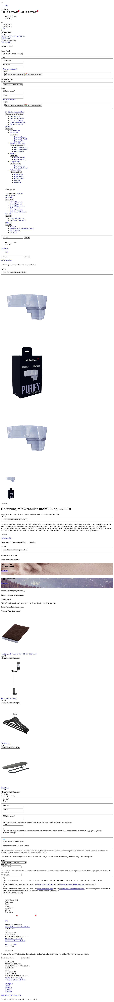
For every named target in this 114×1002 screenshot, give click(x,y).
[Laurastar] (57, 12)
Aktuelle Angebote (16, 124)
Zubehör (17, 180)
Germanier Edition (16, 120)
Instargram (9, 984)
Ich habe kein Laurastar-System (14, 841)
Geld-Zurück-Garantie (17, 122)
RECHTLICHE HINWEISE (11, 995)
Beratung (13, 226)
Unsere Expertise (16, 204)
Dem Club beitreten (17, 218)
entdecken (4, 571)
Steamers (13, 153)
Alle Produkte (15, 130)
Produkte (8, 126)
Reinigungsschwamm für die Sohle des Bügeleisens (19, 654)
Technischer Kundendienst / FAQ (21, 228)
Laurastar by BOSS (17, 118)
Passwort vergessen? (10, 69)
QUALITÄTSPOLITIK (14, 939)
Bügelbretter (18, 174)
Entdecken (19, 193)
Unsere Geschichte (16, 210)
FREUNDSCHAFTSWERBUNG (17, 927)
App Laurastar (15, 230)
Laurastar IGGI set (20, 168)
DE (6, 6)
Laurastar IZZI (19, 157)
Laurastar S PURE (20, 139)
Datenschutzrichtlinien (45, 884)
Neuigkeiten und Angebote (14, 112)
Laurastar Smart (19, 137)
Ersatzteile (17, 182)
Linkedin (8, 992)
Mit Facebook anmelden (15, 75)
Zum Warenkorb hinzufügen (10, 658)
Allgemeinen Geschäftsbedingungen (71, 884)
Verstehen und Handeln (18, 212)
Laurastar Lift (19, 151)
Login (3, 28)
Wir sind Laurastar (16, 202)
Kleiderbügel (5, 743)
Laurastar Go (18, 141)
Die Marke (9, 197)
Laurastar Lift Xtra (20, 147)
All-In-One (14, 132)
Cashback (13, 232)
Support (8, 222)
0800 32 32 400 (10, 944)
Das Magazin (10, 195)
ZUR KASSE (6, 38)
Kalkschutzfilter (15, 170)
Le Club (8, 214)
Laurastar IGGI (19, 159)
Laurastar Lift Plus (20, 149)
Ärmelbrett (4, 788)
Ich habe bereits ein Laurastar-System (16, 846)
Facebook (8, 988)
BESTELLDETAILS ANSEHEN (13, 36)
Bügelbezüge (18, 176)
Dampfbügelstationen (17, 143)
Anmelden (26, 958)
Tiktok (7, 986)
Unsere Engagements (17, 206)
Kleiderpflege (19, 178)
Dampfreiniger (15, 161)
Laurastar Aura (15, 116)
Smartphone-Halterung (9, 698)
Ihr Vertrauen (14, 208)
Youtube (8, 990)
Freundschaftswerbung (18, 220)
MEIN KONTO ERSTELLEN (13, 54)
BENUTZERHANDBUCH (15, 941)
